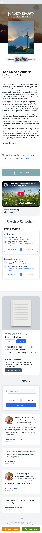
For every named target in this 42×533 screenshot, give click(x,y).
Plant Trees (30, 250)
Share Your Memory (13, 370)
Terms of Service (26, 524)
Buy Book (21, 341)
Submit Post (21, 405)
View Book (10, 341)
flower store (25, 158)
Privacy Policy (15, 524)
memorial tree (27, 155)
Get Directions (12, 250)
